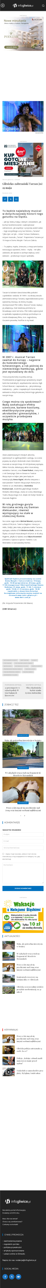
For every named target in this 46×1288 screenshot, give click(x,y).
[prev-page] (20, 815)
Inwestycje (23, 735)
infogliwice (8, 666)
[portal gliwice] (23, 1201)
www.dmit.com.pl (22, 597)
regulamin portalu (11, 1244)
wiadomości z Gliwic (10, 675)
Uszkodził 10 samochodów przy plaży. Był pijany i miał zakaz (30, 1071)
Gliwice (17, 179)
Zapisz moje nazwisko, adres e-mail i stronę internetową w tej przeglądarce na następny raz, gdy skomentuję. (21, 856)
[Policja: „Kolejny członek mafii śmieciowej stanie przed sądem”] (8, 1061)
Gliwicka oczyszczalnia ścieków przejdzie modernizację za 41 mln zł (30, 989)
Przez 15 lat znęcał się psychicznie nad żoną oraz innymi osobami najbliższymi (23, 809)
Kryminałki (23, 803)
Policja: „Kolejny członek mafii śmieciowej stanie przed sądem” (29, 1061)
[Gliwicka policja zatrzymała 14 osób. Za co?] (8, 1050)
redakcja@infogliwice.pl (26, 1260)
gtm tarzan (7, 663)
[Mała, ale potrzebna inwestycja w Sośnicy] (23, 722)
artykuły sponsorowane (14, 1250)
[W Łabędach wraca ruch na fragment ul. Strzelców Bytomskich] (23, 755)
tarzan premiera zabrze (12, 672)
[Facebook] (4, 199)
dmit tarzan (24, 660)
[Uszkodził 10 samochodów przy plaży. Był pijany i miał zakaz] (8, 1072)
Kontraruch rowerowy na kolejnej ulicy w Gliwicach (27, 978)
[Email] (16, 199)
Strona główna (7, 179)
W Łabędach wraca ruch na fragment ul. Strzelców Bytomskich (23, 774)
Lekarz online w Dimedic (14, 1254)
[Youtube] (18, 1276)
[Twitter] (10, 199)
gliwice (34, 660)
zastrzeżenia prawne (13, 1241)
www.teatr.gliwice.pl (26, 595)
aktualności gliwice (10, 660)
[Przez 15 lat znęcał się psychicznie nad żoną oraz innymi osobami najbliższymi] (23, 790)
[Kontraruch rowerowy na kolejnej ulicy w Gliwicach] (8, 978)
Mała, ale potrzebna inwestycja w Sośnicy (23, 740)
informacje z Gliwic (21, 666)
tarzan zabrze (28, 672)
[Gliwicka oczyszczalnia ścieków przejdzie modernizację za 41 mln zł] (8, 989)
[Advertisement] (23, 77)
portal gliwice (36, 666)
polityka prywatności (13, 1247)
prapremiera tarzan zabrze (13, 669)
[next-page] (24, 815)
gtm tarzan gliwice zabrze (23, 663)
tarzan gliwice (30, 669)
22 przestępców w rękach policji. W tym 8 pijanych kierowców (12, 692)
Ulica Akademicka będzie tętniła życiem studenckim (33, 690)
